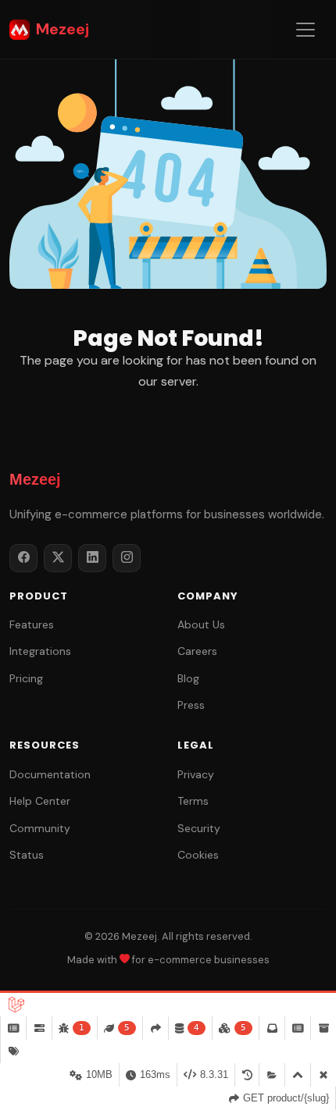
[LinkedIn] (92, 558)
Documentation (50, 774)
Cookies (198, 855)
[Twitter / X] (58, 558)
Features (31, 624)
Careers (197, 651)
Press (191, 705)
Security (198, 828)
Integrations (40, 651)
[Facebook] (23, 558)
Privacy (195, 774)
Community (39, 828)
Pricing (26, 678)
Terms (193, 801)
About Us (201, 624)
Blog (188, 678)
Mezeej (62, 29)
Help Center (39, 801)
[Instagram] (127, 558)
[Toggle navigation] (305, 29)
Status (26, 855)
